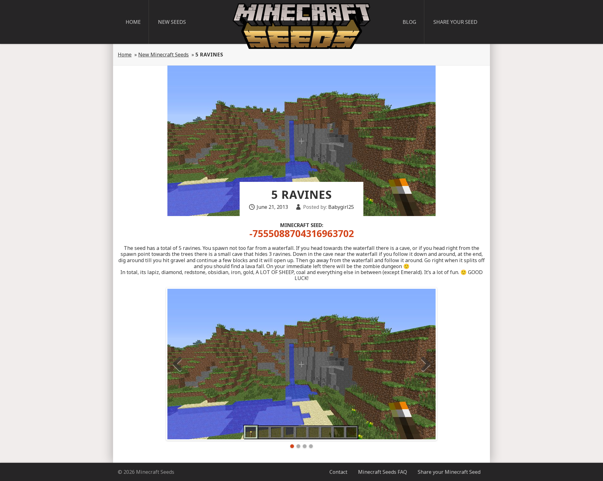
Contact (338, 471)
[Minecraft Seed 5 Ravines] (301, 364)
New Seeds (172, 21)
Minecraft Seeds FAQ (382, 471)
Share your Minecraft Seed (449, 471)
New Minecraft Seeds (163, 54)
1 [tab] (292, 446)
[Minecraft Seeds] (301, 26)
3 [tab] (305, 446)
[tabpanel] (301, 364)
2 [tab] (298, 446)
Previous (177, 364)
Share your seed (455, 21)
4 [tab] (311, 446)
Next (426, 364)
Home (133, 21)
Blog (409, 21)
